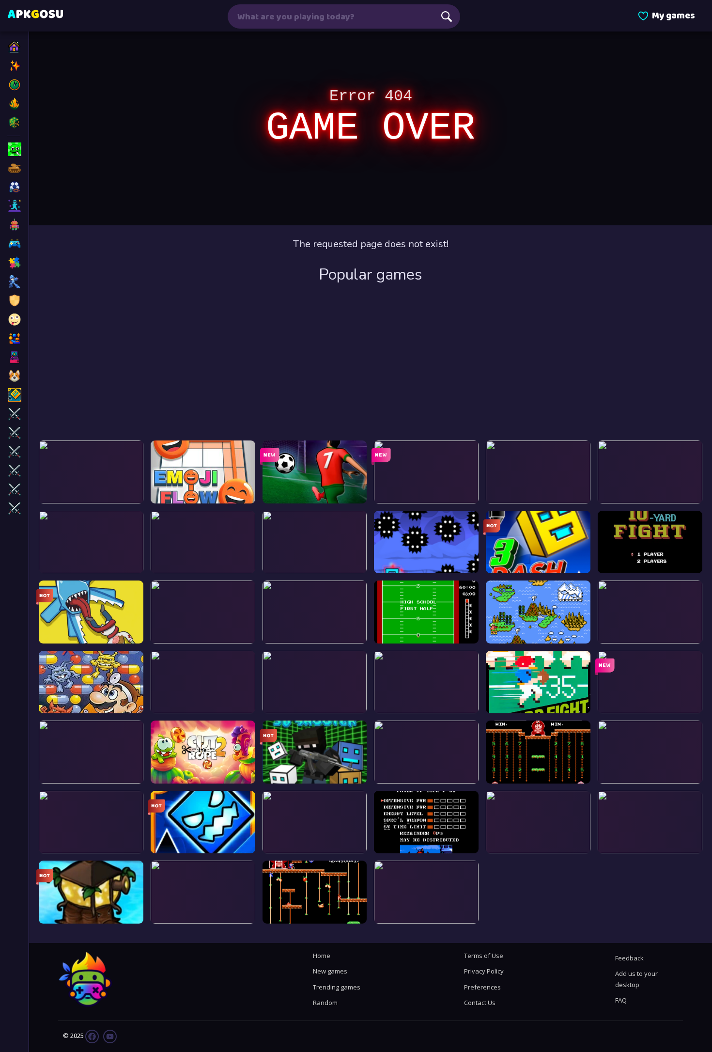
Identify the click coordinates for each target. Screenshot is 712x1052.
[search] (446, 16)
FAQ (621, 1000)
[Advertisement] (370, 363)
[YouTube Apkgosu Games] (109, 1035)
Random (325, 1002)
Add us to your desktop (636, 979)
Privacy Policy (484, 971)
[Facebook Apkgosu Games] (92, 1035)
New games (330, 971)
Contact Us (479, 1002)
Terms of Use (483, 955)
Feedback (629, 958)
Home (321, 955)
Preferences (482, 987)
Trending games (336, 987)
